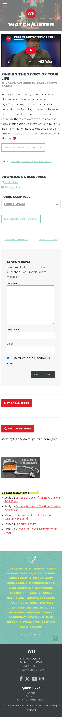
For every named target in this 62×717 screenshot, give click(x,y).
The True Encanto (25, 524)
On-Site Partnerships (31, 699)
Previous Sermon (16, 239)
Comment (13, 283)
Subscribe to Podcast (22, 219)
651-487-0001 (31, 665)
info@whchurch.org (31, 669)
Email (10, 344)
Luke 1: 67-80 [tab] (14, 204)
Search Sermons (19, 428)
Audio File (11, 182)
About (31, 692)
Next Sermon (48, 239)
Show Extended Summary (22, 147)
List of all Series (16, 403)
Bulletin (31, 696)
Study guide (12, 187)
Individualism (42, 161)
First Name (13, 329)
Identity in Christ (22, 161)
